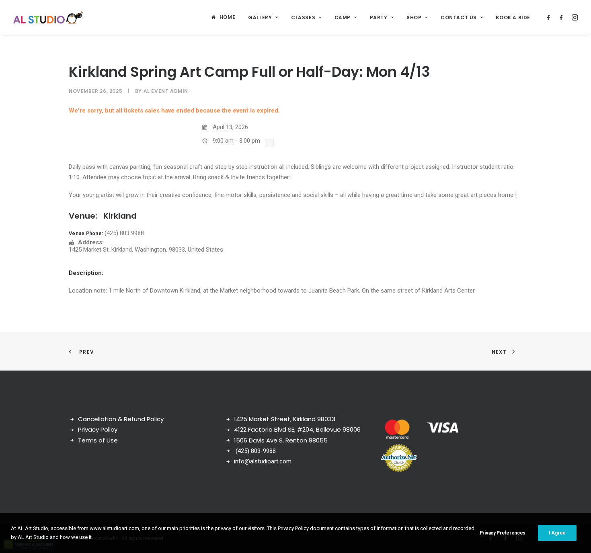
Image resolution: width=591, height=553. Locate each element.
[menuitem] (223, 17)
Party (379, 17)
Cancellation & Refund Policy (121, 419)
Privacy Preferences (502, 533)
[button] (550, 17)
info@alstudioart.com (262, 461)
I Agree (557, 533)
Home (227, 17)
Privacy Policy (97, 429)
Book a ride (513, 17)
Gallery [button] (260, 17)
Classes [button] (303, 17)
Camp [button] (342, 17)
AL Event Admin (166, 91)
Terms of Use (98, 440)
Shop (413, 17)
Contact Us (459, 17)
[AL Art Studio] (48, 17)
